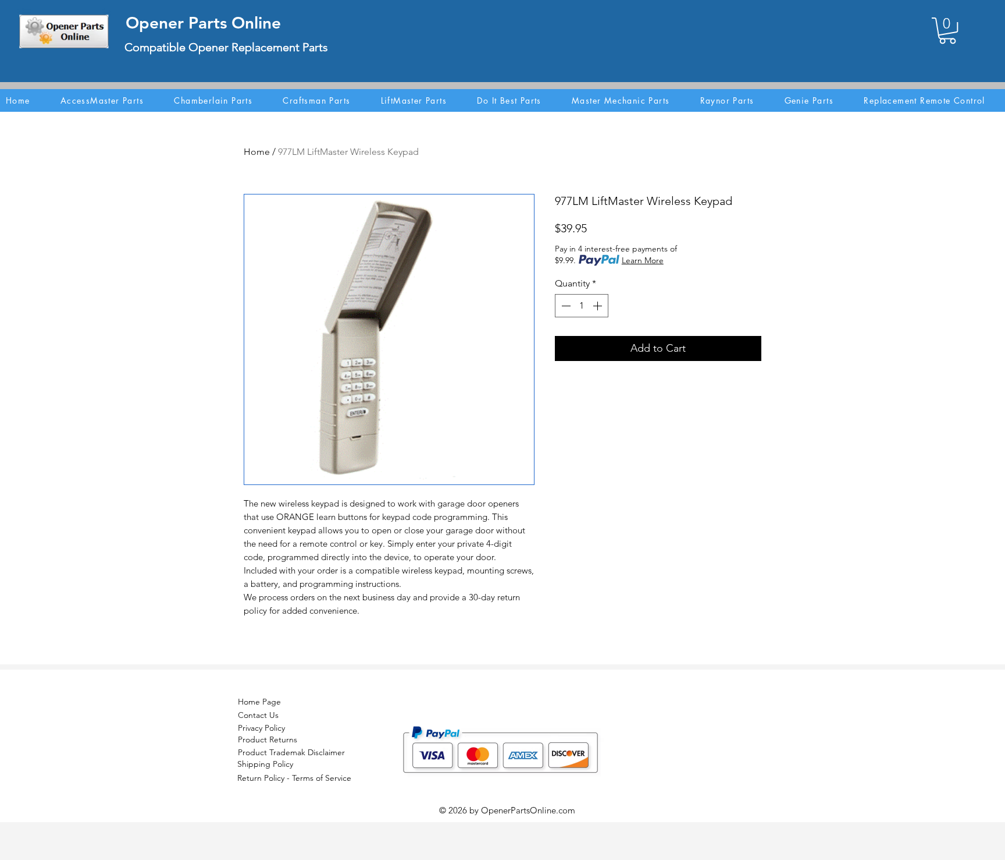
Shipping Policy (265, 764)
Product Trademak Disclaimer (291, 752)
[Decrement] (565, 306)
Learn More (643, 260)
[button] (947, 30)
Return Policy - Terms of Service (294, 778)
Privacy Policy (261, 728)
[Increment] (598, 306)
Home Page (259, 701)
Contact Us (258, 715)
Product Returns (267, 739)
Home (257, 151)
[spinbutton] (581, 306)
